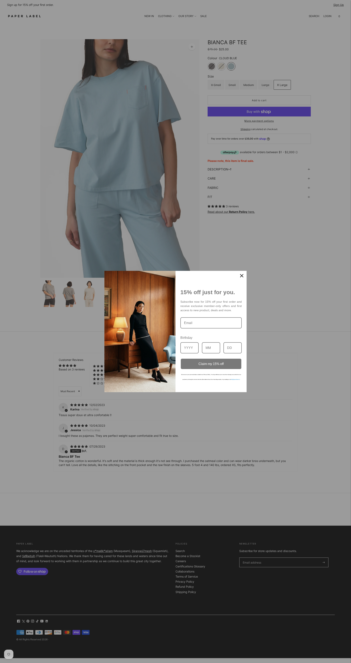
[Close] (242, 276)
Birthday (186, 337)
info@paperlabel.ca (235, 379)
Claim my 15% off (211, 364)
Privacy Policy (207, 374)
